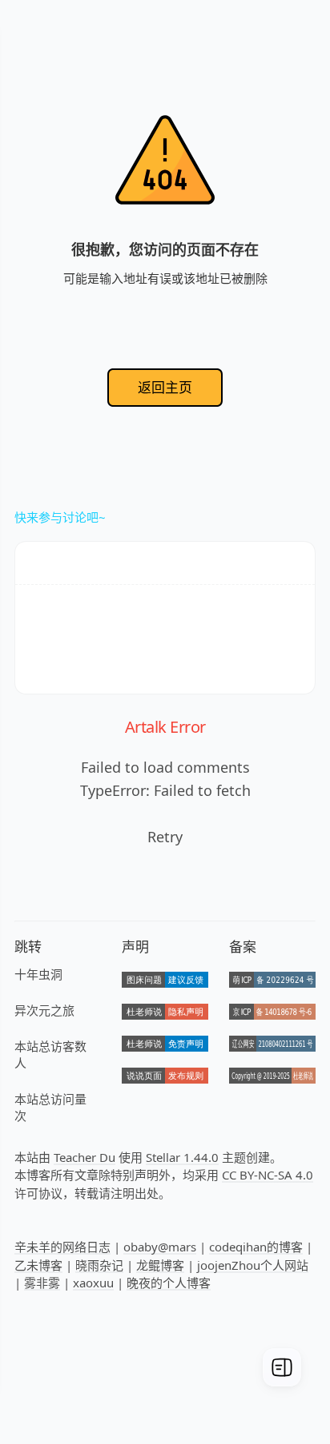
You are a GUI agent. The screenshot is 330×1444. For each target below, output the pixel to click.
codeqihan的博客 (256, 1247)
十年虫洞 (38, 974)
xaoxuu (93, 1283)
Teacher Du (84, 1157)
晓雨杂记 (99, 1265)
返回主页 (165, 387)
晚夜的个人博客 (169, 1283)
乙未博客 (38, 1265)
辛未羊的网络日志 (62, 1247)
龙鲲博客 (160, 1265)
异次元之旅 (44, 1010)
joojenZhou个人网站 (252, 1265)
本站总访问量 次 (50, 1107)
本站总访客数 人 (50, 1054)
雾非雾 (42, 1283)
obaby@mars (159, 1247)
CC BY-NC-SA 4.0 (267, 1175)
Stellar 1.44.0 (182, 1157)
